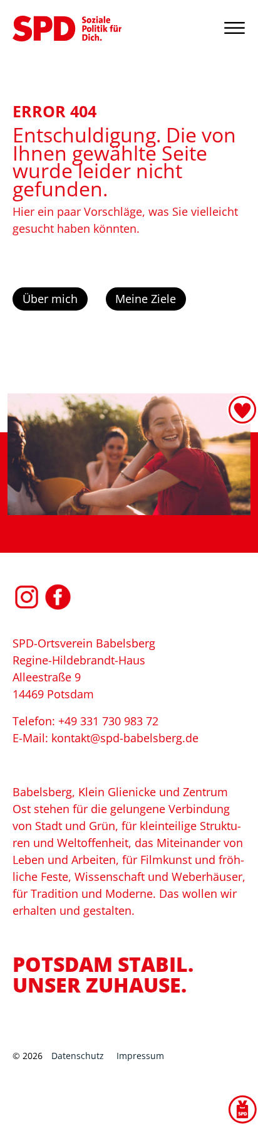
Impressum (140, 1056)
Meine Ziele (145, 298)
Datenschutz (77, 1056)
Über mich (50, 298)
